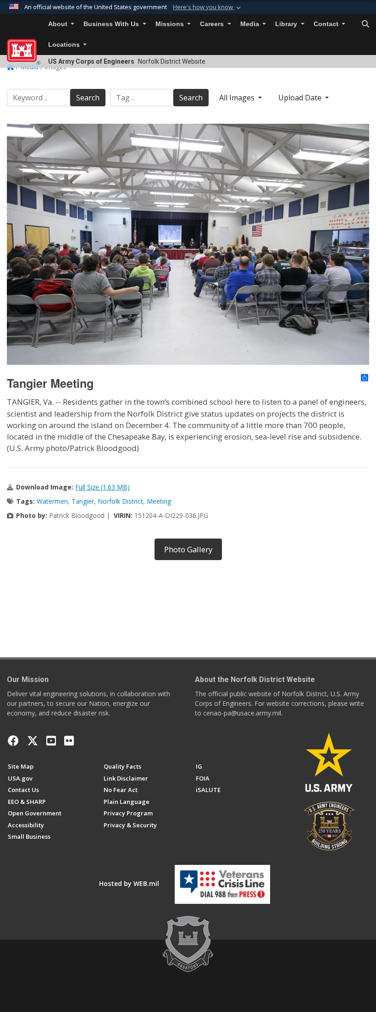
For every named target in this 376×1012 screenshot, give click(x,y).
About (58, 24)
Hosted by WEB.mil (129, 883)
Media (250, 24)
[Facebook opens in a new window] (13, 740)
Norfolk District (120, 501)
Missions (170, 24)
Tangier (83, 501)
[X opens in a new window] (32, 740)
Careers (213, 24)
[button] (208, 7)
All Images (237, 98)
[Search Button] (365, 24)
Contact (327, 24)
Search (88, 98)
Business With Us (112, 24)
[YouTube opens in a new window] (51, 740)
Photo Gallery (188, 549)
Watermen (52, 501)
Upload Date (300, 98)
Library (287, 24)
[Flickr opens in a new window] (69, 740)
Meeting (159, 501)
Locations (65, 44)
